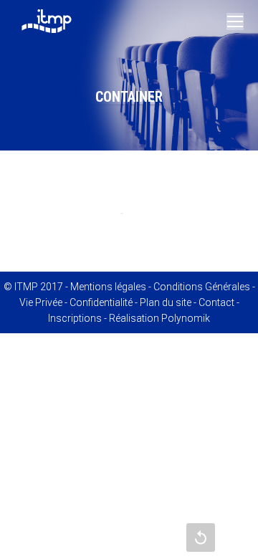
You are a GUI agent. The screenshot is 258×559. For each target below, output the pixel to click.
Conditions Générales (201, 286)
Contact (216, 302)
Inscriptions (75, 318)
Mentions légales (108, 286)
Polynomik (185, 318)
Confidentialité (101, 302)
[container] (129, 212)
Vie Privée (40, 302)
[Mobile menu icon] (235, 21)
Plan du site (165, 302)
